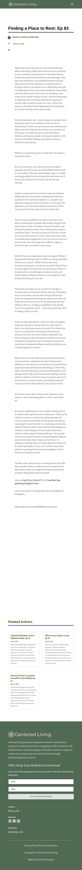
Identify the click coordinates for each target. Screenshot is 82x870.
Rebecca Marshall (30, 37)
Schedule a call (15, 832)
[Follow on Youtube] (14, 821)
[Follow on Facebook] (10, 821)
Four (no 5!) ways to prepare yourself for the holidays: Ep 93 (22, 678)
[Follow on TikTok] (18, 821)
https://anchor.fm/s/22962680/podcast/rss (36, 506)
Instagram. (20, 494)
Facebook (57, 491)
